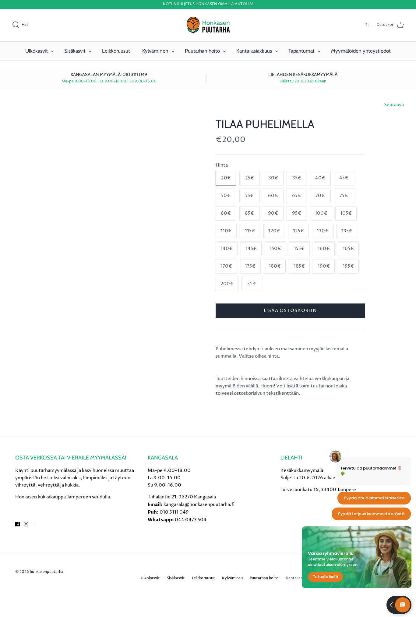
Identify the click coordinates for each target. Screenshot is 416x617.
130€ (323, 231)
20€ (226, 178)
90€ (273, 213)
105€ (346, 213)
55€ (249, 195)
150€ (275, 248)
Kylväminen (155, 51)
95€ (296, 213)
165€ (348, 248)
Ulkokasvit (36, 51)
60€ (273, 195)
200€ (227, 284)
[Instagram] (26, 524)
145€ (251, 248)
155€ (299, 248)
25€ (249, 178)
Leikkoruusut (116, 51)
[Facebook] (17, 524)
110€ (226, 231)
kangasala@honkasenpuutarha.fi (199, 504)
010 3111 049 (174, 512)
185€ (299, 266)
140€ (226, 248)
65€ (296, 195)
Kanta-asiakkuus (254, 51)
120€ (274, 231)
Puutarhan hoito (202, 51)
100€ (321, 213)
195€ (348, 266)
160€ (324, 248)
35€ (296, 178)
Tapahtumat (301, 51)
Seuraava (394, 105)
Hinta (222, 165)
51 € (251, 284)
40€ (320, 178)
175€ (250, 266)
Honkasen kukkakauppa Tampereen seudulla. (63, 497)
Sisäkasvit (75, 51)
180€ (275, 266)
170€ (226, 266)
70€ (320, 195)
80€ (226, 213)
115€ (250, 231)
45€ (343, 178)
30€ (273, 178)
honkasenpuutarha (46, 571)
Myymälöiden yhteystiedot (361, 51)
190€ (324, 266)
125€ (298, 231)
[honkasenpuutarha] (208, 25)
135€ (346, 231)
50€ (226, 195)
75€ (344, 195)
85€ (249, 213)
